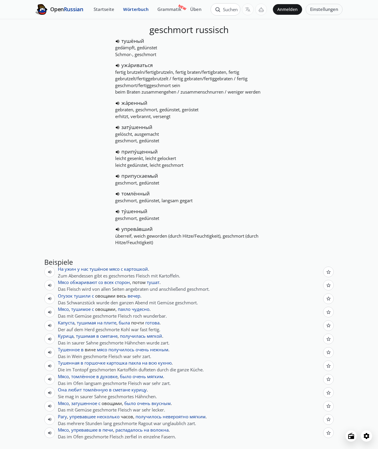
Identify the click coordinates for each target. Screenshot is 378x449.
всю (153, 363)
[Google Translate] (248, 9)
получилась (133, 336)
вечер (134, 296)
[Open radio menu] (351, 436)
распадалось (129, 430)
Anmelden (287, 9)
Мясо (63, 282)
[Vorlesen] (117, 41)
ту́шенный (134, 211)
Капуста (66, 323)
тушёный (132, 40)
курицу (139, 390)
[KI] (261, 9)
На (60, 269)
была (124, 323)
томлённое (83, 376)
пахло (124, 309)
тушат (153, 282)
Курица (66, 336)
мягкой (154, 336)
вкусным (161, 403)
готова (152, 323)
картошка (117, 363)
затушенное (84, 403)
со (100, 282)
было (125, 376)
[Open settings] (366, 436)
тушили (82, 296)
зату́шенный (136, 127)
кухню (165, 363)
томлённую (95, 390)
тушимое (81, 309)
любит (75, 390)
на (99, 323)
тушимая (86, 323)
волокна (159, 430)
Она (62, 390)
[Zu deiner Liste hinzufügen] (328, 272)
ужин (70, 269)
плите (110, 323)
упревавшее (82, 416)
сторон (122, 282)
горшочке (94, 363)
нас (84, 269)
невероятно (175, 416)
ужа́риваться (137, 65)
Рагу (62, 416)
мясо (114, 269)
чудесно (140, 309)
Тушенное (69, 349)
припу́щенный (139, 151)
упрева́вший (137, 229)
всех (109, 282)
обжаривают (83, 282)
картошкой (136, 269)
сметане (109, 336)
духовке (109, 376)
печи (107, 430)
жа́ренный (134, 102)
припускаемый (139, 175)
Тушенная (68, 363)
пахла (134, 363)
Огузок (65, 296)
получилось (121, 349)
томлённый (135, 193)
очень (142, 349)
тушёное (98, 269)
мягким (155, 376)
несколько (108, 416)
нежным (159, 349)
